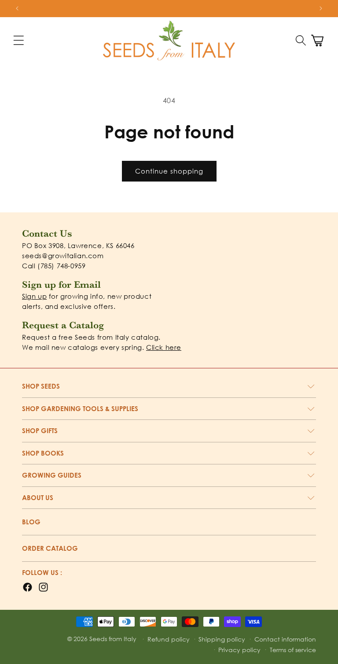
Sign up (34, 296)
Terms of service (293, 649)
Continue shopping (169, 171)
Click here (163, 347)
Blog (31, 522)
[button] (300, 40)
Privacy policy (239, 649)
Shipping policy (221, 639)
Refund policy (168, 639)
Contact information (285, 639)
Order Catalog (50, 548)
